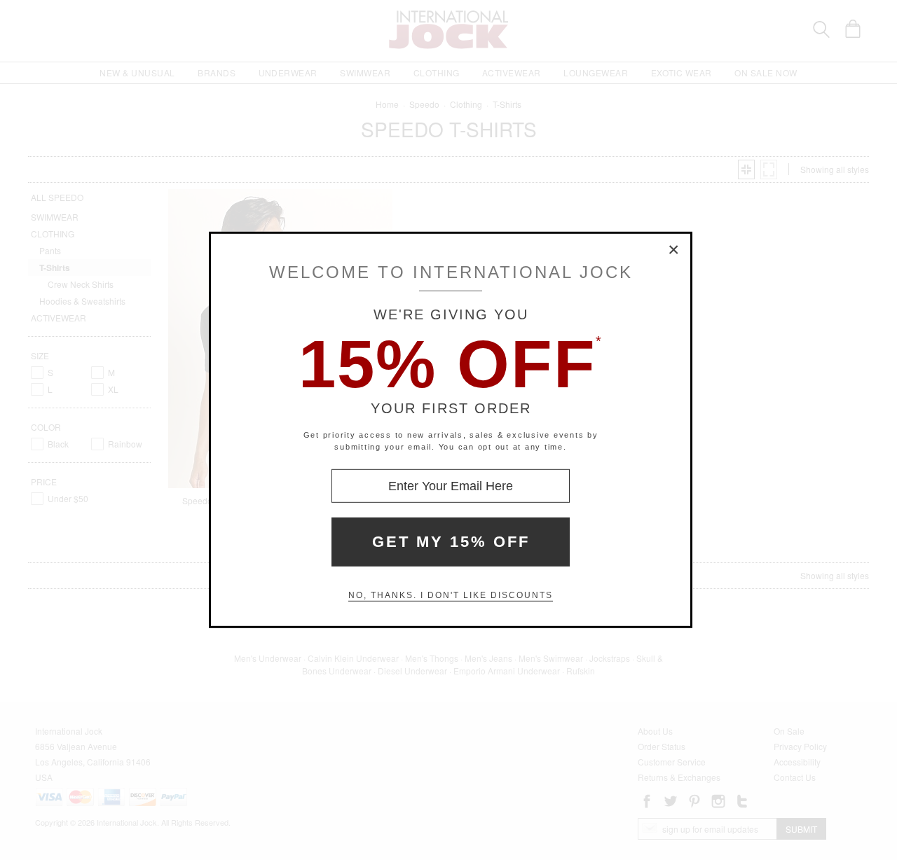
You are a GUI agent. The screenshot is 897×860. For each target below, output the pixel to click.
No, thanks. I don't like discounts (450, 595)
